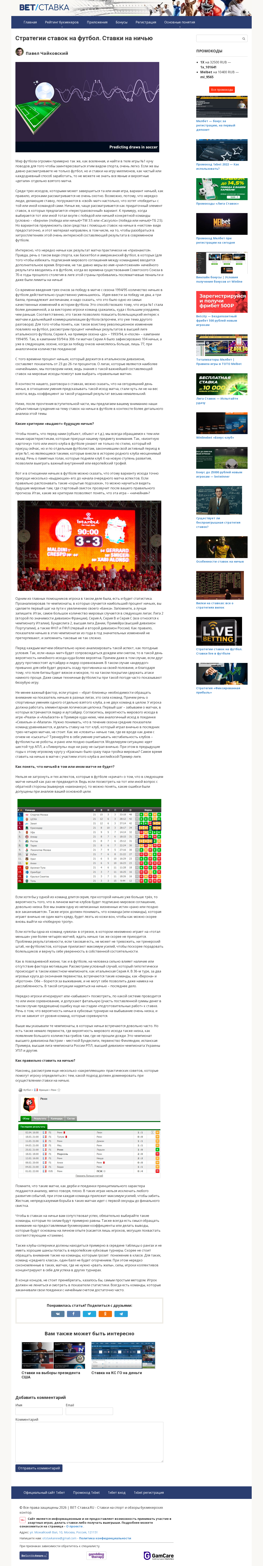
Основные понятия (179, 22)
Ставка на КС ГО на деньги (116, 1372)
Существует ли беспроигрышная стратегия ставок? (218, 522)
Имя (18, 1405)
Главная (30, 22)
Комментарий (26, 1419)
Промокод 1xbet (86, 1492)
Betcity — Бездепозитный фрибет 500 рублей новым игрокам (216, 320)
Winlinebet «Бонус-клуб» (215, 437)
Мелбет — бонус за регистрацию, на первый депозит (215, 125)
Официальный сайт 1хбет (44, 1492)
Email (70, 1405)
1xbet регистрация (149, 1492)
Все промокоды (222, 90)
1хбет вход (117, 1492)
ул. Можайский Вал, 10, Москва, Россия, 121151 (64, 1532)
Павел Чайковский (47, 53)
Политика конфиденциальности (105, 1538)
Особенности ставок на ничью (220, 561)
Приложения (97, 22)
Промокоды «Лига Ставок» (217, 203)
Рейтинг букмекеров (62, 22)
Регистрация (146, 22)
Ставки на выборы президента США (51, 1374)
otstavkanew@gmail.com (59, 1538)
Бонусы (121, 22)
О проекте (74, 1526)
